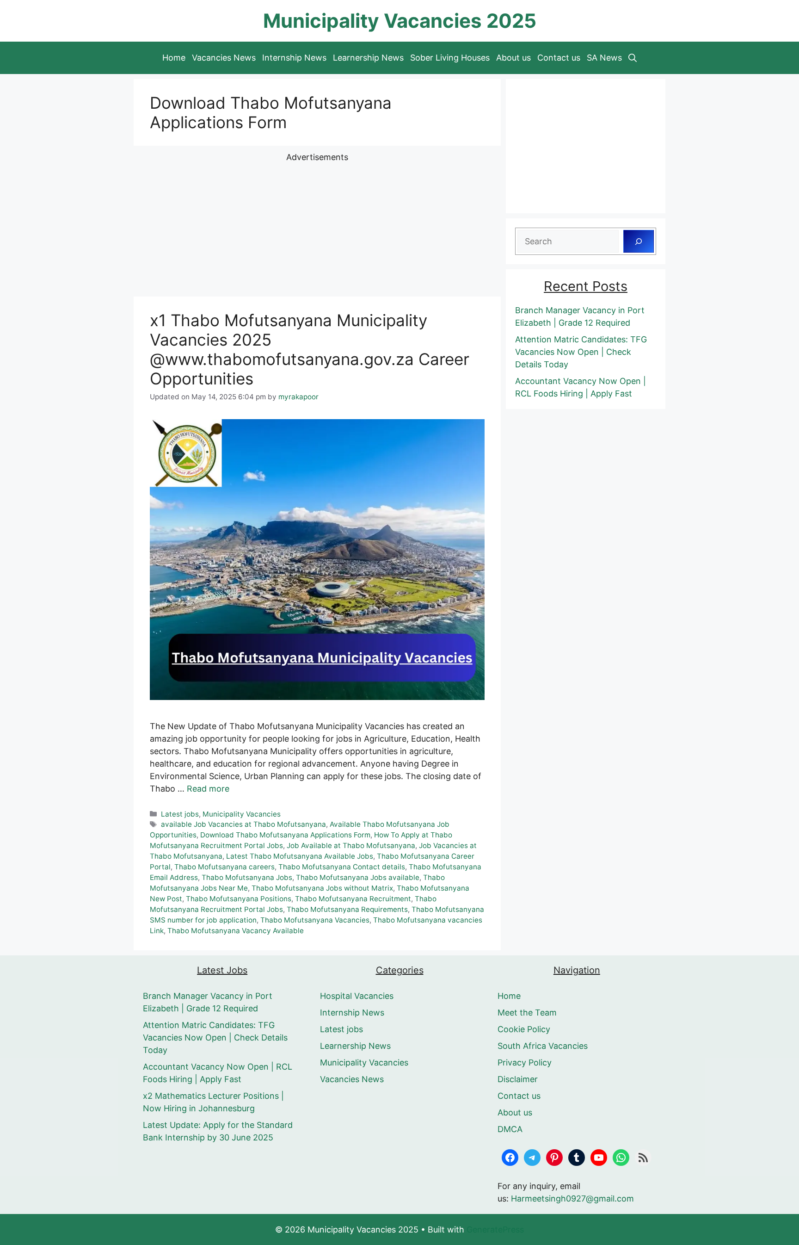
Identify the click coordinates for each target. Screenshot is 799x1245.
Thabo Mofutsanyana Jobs (247, 877)
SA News (604, 57)
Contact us (558, 57)
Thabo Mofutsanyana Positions (238, 898)
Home (173, 57)
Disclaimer (518, 1079)
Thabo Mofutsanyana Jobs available (357, 877)
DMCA (510, 1129)
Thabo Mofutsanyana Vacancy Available (235, 930)
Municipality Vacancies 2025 (399, 20)
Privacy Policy (525, 1062)
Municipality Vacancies (242, 814)
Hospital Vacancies (356, 996)
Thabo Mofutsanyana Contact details (341, 866)
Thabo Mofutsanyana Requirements (347, 909)
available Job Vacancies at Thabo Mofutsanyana (243, 824)
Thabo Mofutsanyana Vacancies (314, 920)
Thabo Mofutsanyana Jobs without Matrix (322, 888)
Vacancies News (224, 57)
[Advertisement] (317, 228)
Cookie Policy (524, 1029)
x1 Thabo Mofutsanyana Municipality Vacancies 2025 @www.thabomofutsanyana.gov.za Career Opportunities (309, 349)
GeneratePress (495, 1229)
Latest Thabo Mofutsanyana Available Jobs (299, 856)
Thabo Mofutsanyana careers (224, 866)
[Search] (638, 241)
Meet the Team (527, 1012)
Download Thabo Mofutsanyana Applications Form (285, 834)
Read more (208, 788)
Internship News (294, 57)
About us (513, 57)
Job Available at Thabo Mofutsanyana (351, 845)
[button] (632, 58)
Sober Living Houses (450, 57)
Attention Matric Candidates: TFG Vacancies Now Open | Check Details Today (581, 351)
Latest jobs (180, 814)
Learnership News (368, 57)
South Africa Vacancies (543, 1046)
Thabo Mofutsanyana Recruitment (353, 898)
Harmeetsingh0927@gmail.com (572, 1198)
